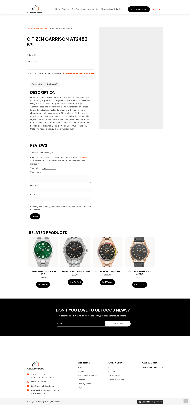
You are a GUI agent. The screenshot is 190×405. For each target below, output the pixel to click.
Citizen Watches (70, 73)
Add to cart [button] (75, 282)
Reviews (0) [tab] (52, 84)
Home (29, 28)
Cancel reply (83, 158)
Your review (36, 172)
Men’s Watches (40, 28)
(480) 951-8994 (38, 382)
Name (33, 185)
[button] (118, 323)
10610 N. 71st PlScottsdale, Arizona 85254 (43, 376)
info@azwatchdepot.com (42, 386)
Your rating (36, 168)
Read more (43, 284)
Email (33, 194)
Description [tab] (37, 84)
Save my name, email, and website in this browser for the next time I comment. (60, 208)
